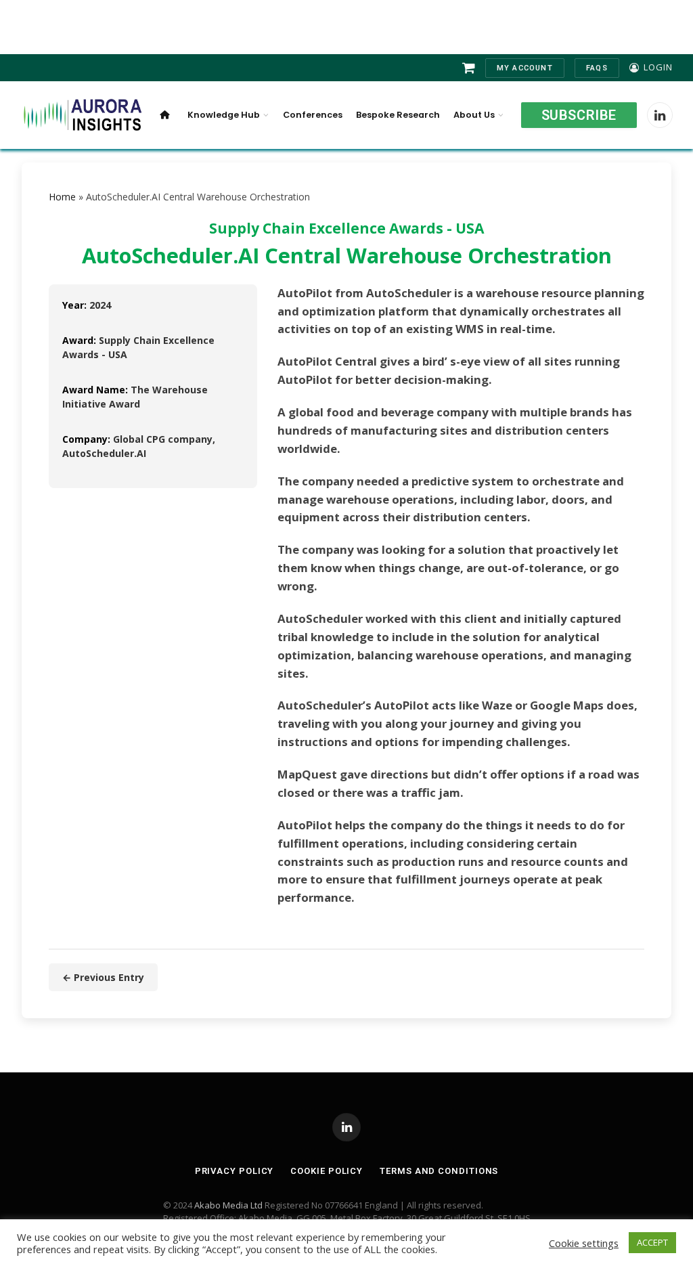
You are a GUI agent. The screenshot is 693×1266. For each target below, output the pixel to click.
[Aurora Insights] (81, 115)
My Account (525, 68)
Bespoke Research (398, 115)
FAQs (597, 68)
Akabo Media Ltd (228, 1205)
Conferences (312, 115)
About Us (474, 115)
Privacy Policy (234, 1171)
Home (62, 196)
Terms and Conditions (439, 1171)
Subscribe (579, 115)
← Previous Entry (103, 977)
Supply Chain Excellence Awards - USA (346, 228)
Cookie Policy (326, 1171)
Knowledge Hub (223, 115)
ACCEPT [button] (652, 1242)
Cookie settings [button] (584, 1243)
